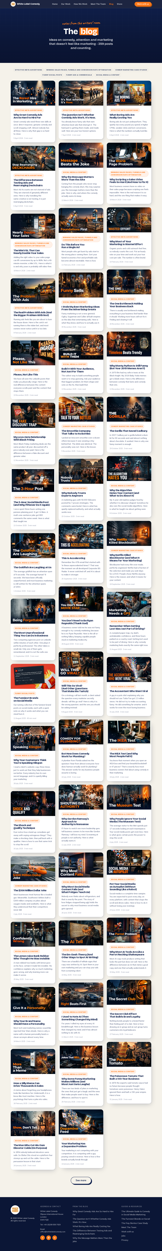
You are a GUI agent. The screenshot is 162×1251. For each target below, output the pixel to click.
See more (81, 1180)
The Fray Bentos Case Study (134, 1223)
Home (55, 4)
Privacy (124, 1240)
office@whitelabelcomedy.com (52, 1232)
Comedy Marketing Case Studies (131, 70)
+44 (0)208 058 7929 (52, 1224)
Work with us (143, 4)
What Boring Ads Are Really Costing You (91, 1226)
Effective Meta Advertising (28, 70)
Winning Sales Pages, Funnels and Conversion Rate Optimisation (78, 70)
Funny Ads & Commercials (79, 75)
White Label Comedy (28, 4)
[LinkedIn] (54, 1237)
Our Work (65, 4)
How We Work (80, 4)
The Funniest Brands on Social (135, 1219)
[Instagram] (48, 1237)
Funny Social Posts (52, 75)
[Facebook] (42, 1237)
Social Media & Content (108, 75)
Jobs (123, 1235)
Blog (111, 4)
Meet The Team (98, 4)
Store (119, 4)
